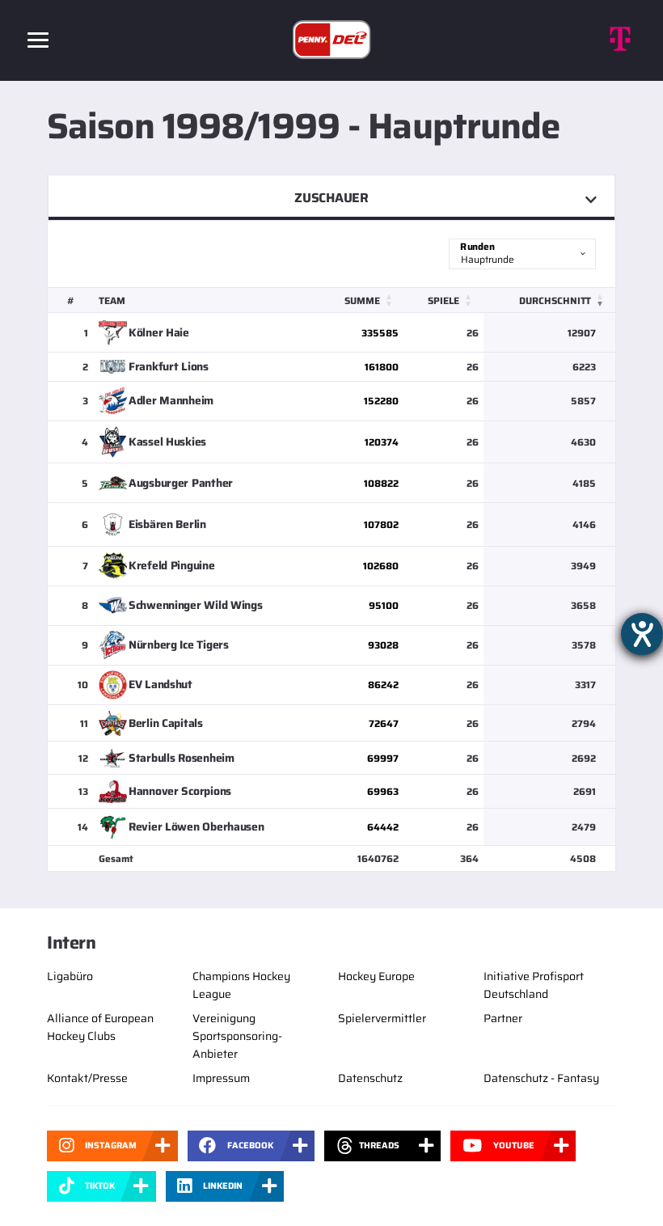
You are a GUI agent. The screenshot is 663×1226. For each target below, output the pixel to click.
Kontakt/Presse (87, 1078)
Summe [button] (362, 300)
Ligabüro (70, 976)
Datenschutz (370, 1078)
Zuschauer (331, 198)
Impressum (221, 1078)
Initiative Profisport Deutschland (534, 985)
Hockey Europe (376, 976)
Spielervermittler (382, 1018)
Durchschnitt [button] (555, 300)
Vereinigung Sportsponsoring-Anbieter (237, 1036)
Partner (503, 1018)
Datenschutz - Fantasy (541, 1078)
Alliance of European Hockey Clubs (100, 1027)
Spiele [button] (443, 300)
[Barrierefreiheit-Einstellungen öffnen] (642, 634)
